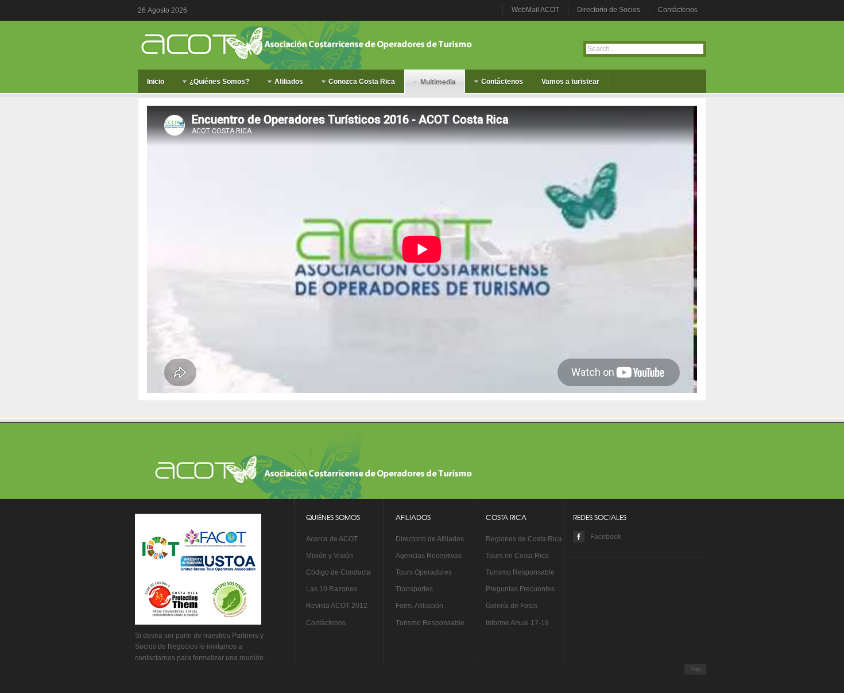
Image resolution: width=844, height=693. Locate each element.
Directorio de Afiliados (430, 539)
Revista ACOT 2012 (336, 606)
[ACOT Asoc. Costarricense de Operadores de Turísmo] (192, 43)
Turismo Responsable (430, 623)
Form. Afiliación (419, 606)
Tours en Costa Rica (517, 556)
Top (695, 668)
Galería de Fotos (511, 606)
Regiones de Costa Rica (524, 539)
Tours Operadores (424, 572)
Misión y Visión (329, 556)
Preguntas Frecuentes (520, 589)
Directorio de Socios (608, 10)
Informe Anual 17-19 (517, 623)
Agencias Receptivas (429, 556)
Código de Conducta (338, 572)
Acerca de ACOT (332, 539)
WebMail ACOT (535, 10)
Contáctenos (678, 10)
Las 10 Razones (331, 589)
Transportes (414, 589)
